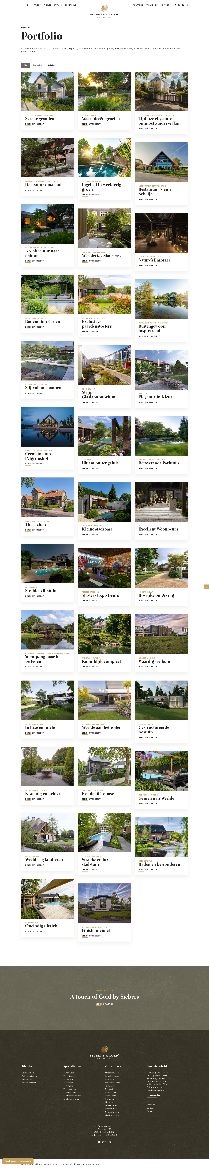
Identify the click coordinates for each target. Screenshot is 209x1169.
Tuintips (150, 1111)
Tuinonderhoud (69, 1089)
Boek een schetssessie (17, 1161)
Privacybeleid (68, 1164)
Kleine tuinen (110, 1102)
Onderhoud (71, 5)
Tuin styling (68, 1086)
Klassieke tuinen (112, 1115)
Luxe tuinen (110, 1079)
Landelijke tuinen (112, 1076)
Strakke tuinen (111, 1105)
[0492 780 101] (206, 586)
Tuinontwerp (68, 1076)
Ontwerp (36, 5)
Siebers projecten (29, 1076)
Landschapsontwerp (72, 1099)
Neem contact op (105, 1004)
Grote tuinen (110, 1096)
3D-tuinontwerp (70, 1092)
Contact (164, 5)
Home (25, 5)
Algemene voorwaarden (89, 1164)
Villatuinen (109, 1086)
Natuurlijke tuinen (112, 1112)
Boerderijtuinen (111, 1089)
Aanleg (48, 5)
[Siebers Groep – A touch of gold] (104, 11)
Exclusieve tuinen (112, 1083)
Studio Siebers (28, 1073)
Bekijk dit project (34, 124)
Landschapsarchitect (72, 1096)
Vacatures (151, 1105)
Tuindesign (68, 1083)
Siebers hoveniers (29, 1083)
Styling (58, 5)
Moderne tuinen (112, 1073)
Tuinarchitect (69, 1073)
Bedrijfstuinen (111, 1092)
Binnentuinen (111, 1109)
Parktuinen (109, 1099)
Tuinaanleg (68, 1079)
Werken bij (151, 5)
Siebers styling (28, 1079)
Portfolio (138, 5)
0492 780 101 (112, 1135)
